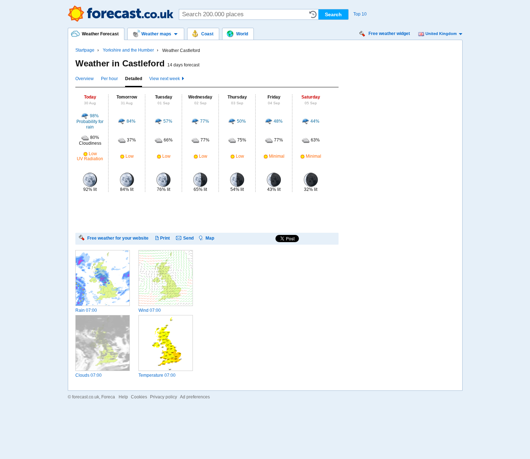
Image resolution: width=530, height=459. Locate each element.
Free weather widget (389, 33)
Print (165, 238)
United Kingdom (441, 33)
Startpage (84, 50)
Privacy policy (163, 396)
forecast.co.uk (85, 396)
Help (123, 396)
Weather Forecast (120, 13)
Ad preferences (195, 396)
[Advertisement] (206, 212)
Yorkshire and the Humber (128, 50)
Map (210, 238)
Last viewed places (313, 14)
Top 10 (360, 14)
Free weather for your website (118, 238)
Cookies (139, 396)
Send (188, 238)
